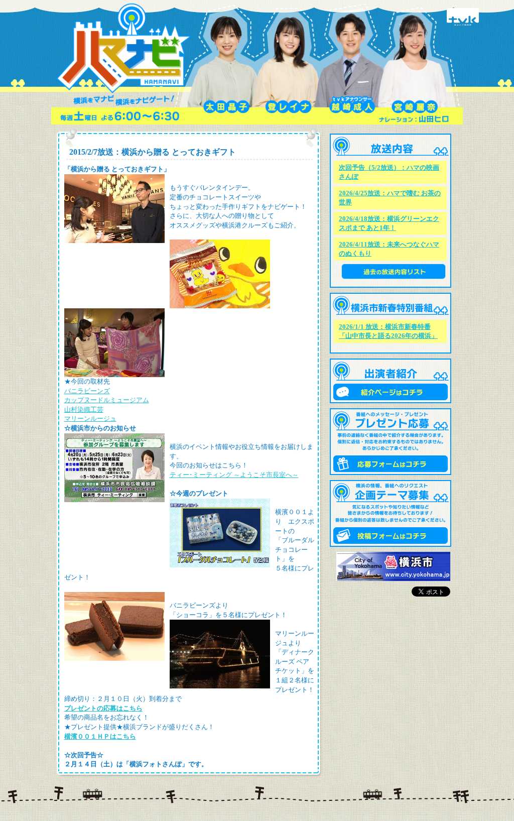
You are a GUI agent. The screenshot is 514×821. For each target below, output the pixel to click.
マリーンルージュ (90, 418)
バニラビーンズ (87, 391)
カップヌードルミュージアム (106, 400)
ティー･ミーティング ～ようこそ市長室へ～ (234, 475)
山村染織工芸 (83, 409)
